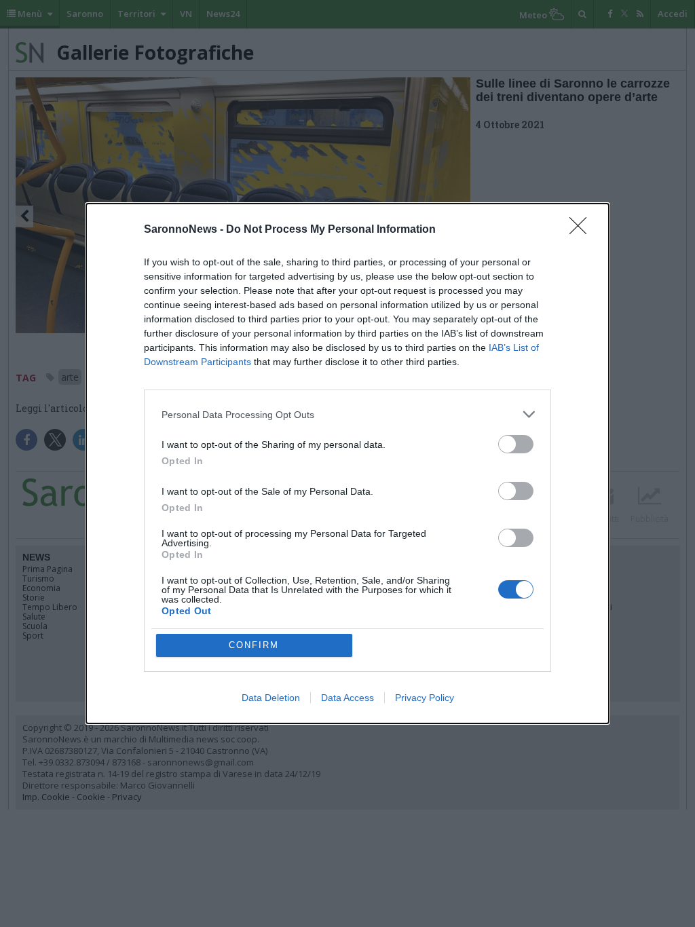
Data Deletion (271, 697)
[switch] (515, 444)
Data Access (347, 697)
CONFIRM (254, 645)
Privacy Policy (424, 697)
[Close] (582, 230)
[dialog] (347, 463)
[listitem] (347, 414)
